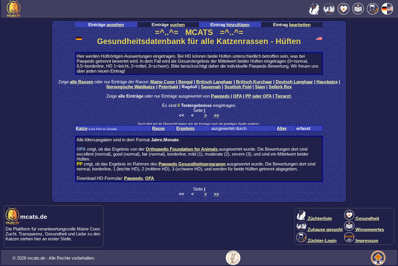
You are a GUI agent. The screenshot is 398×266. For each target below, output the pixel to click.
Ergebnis (185, 128)
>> (216, 115)
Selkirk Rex (280, 86)
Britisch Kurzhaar (254, 81)
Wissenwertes (369, 229)
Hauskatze (327, 81)
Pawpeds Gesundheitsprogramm (192, 163)
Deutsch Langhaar (294, 81)
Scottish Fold (237, 86)
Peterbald (168, 86)
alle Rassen (81, 81)
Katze (81, 128)
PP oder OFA (258, 96)
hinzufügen (237, 24)
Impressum (366, 240)
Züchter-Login (322, 240)
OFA (237, 96)
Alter (282, 128)
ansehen (115, 24)
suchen (177, 24)
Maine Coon (162, 81)
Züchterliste (319, 218)
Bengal (185, 81)
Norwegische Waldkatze (130, 86)
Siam (260, 86)
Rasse (158, 128)
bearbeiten (300, 24)
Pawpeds (220, 96)
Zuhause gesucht (325, 229)
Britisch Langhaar (214, 81)
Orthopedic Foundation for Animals (182, 149)
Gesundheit (366, 218)
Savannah (211, 86)
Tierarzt (283, 96)
